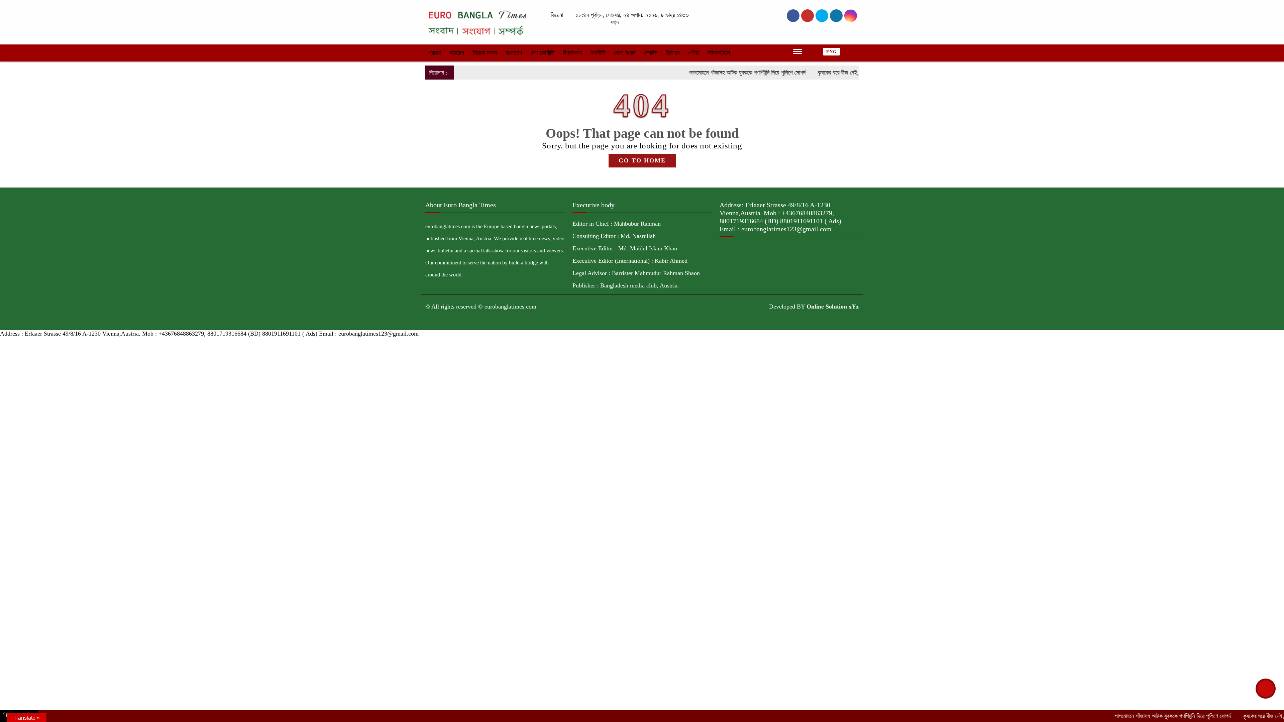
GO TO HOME (642, 160)
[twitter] (807, 15)
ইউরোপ (457, 52)
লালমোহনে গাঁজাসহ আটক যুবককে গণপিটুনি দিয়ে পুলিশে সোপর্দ (721, 72)
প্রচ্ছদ (435, 52)
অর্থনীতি (598, 52)
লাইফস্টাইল (719, 52)
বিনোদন (673, 52)
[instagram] (822, 15)
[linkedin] (836, 15)
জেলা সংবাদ (625, 52)
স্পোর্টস (650, 52)
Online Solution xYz (833, 306)
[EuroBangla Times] (476, 21)
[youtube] (850, 15)
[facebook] (793, 15)
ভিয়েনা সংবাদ (484, 52)
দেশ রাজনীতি (542, 52)
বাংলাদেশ (514, 52)
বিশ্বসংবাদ (572, 52)
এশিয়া (693, 52)
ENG (831, 51)
